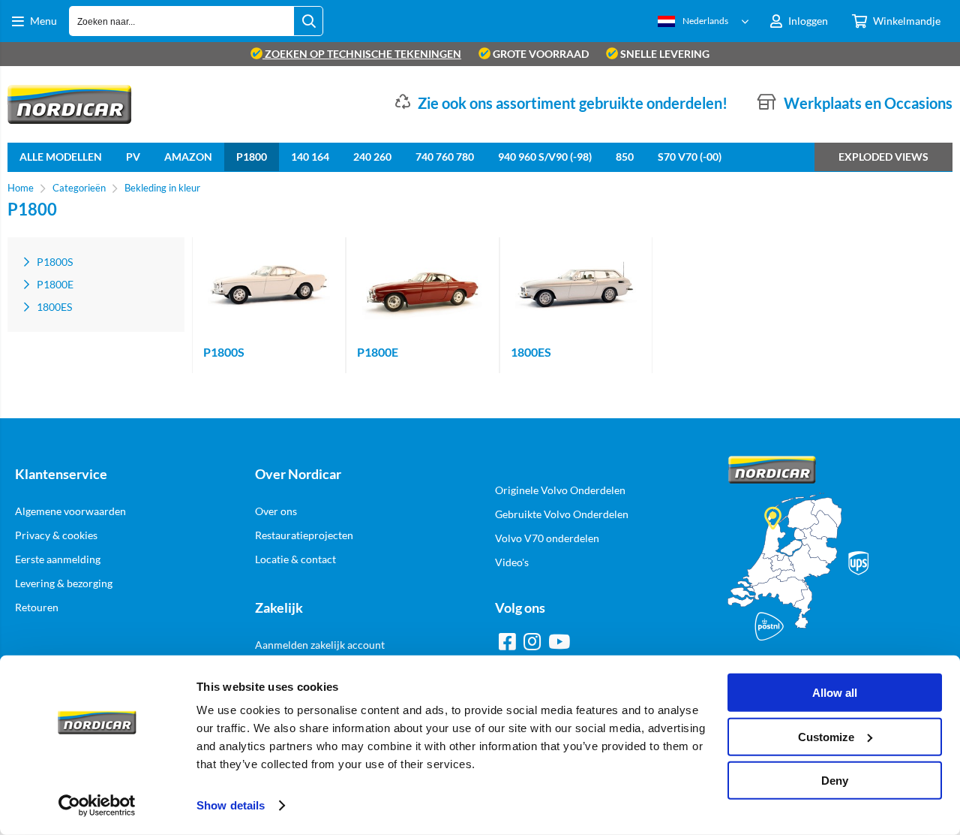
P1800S (223, 352)
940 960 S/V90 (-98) (545, 156)
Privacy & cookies (56, 535)
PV (133, 156)
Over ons (276, 511)
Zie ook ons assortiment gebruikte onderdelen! (573, 103)
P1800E (377, 352)
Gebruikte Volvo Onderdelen (561, 514)
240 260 (372, 156)
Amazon (188, 156)
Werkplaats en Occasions (868, 103)
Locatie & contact (295, 559)
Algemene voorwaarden (70, 511)
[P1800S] (269, 286)
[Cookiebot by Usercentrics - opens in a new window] (97, 805)
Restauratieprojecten (304, 535)
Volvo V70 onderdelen (547, 538)
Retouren (36, 607)
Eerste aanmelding (57, 559)
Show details (230, 805)
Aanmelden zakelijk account (320, 644)
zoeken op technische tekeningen (361, 53)
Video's (512, 562)
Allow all (834, 692)
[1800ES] (576, 286)
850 (625, 156)
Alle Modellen (61, 156)
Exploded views (883, 156)
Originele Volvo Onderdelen (560, 490)
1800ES (531, 352)
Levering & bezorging (63, 583)
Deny (834, 780)
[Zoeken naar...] (308, 21)
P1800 (251, 156)
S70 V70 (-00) (690, 156)
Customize (826, 736)
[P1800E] (422, 286)
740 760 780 (445, 156)
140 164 (310, 156)
